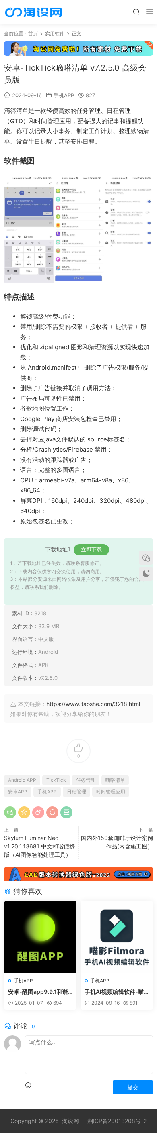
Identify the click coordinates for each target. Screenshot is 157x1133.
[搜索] (136, 11)
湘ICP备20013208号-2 (117, 1120)
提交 (132, 1087)
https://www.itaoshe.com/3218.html (93, 703)
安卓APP (17, 792)
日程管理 (76, 792)
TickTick (56, 780)
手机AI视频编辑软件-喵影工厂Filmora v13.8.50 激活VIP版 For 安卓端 (116, 992)
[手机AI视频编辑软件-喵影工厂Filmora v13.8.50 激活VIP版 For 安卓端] (117, 937)
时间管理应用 (110, 792)
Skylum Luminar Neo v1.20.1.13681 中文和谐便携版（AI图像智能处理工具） (39, 846)
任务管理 (85, 780)
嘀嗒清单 (115, 780)
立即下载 (91, 549)
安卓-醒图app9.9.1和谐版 (38, 992)
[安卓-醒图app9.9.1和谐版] (40, 937)
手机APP (64, 95)
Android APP (22, 780)
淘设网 (70, 1120)
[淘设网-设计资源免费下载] (33, 12)
